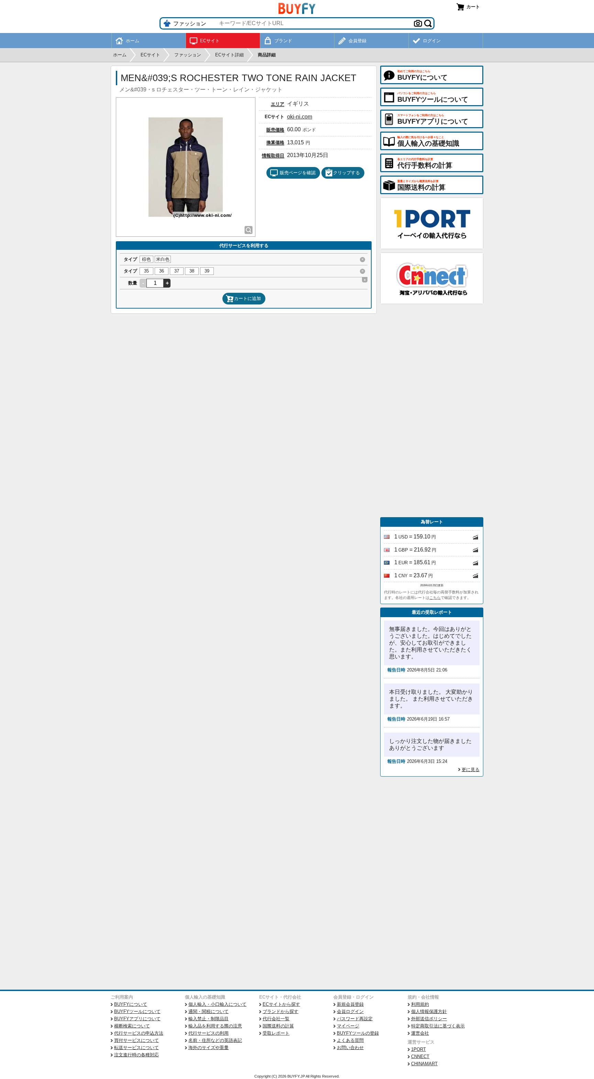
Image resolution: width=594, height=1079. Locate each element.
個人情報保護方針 (429, 1011)
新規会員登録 (350, 1004)
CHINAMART (424, 1063)
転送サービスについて (136, 1047)
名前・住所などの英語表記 (215, 1040)
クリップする (346, 172)
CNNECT (420, 1056)
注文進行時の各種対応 (136, 1054)
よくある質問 (350, 1040)
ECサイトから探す (281, 1004)
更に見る (471, 769)
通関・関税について (208, 1011)
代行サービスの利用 (208, 1033)
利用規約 (420, 1004)
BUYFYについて (130, 1004)
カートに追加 (247, 298)
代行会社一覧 (276, 1018)
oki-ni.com (299, 117)
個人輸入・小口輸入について (217, 1004)
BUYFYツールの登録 (358, 1033)
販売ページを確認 (298, 172)
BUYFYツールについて (137, 1011)
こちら (435, 598)
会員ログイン (350, 1011)
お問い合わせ (350, 1047)
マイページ (348, 1025)
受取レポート (276, 1033)
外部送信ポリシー (429, 1018)
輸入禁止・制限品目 (208, 1018)
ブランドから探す (280, 1011)
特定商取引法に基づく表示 (438, 1025)
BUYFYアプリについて (137, 1018)
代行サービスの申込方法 (138, 1033)
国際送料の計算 (278, 1025)
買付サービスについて (136, 1040)
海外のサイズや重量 (208, 1047)
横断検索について (132, 1025)
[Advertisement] (431, 411)
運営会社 (420, 1033)
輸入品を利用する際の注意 (215, 1025)
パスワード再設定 (355, 1018)
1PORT (418, 1049)
